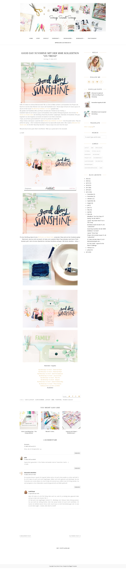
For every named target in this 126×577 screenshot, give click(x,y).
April (88, 212)
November (90, 196)
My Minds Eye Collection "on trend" (52, 121)
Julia (25, 457)
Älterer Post (74, 536)
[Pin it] (79, 396)
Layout (47, 399)
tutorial (87, 151)
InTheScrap (96, 154)
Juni (88, 207)
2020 (87, 181)
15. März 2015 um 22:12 (30, 446)
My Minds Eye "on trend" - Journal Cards (50, 375)
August (89, 203)
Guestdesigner (89, 161)
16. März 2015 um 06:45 (30, 459)
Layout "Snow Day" (92, 233)
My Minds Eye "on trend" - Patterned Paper (50, 369)
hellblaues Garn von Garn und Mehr (50, 385)
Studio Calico (68, 399)
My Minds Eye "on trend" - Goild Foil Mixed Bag (50, 381)
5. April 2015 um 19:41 (33, 493)
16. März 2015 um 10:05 (30, 474)
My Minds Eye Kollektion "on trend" (41, 108)
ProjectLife (88, 157)
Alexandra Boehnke (30, 472)
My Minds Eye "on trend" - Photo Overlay (50, 384)
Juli (88, 205)
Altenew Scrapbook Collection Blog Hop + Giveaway (98, 95)
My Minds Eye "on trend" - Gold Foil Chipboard (50, 373)
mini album (99, 147)
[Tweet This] (69, 396)
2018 (87, 185)
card (101, 167)
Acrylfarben (39, 399)
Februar (89, 247)
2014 (87, 252)
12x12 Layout (29, 399)
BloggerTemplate (73, 566)
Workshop (88, 154)
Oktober (89, 198)
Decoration (99, 161)
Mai (88, 210)
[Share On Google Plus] (75, 396)
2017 (87, 187)
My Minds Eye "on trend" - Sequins (50, 379)
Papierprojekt (89, 164)
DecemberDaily (98, 157)
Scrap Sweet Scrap (58, 566)
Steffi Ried (31, 491)
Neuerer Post (26, 536)
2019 (87, 183)
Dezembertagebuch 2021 (99, 102)
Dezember (90, 194)
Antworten (77, 453)
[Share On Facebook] (72, 396)
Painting (59, 399)
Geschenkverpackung (91, 167)
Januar (89, 250)
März (88, 214)
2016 (87, 190)
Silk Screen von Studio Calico (46, 237)
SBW (92, 147)
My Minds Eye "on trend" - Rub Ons (50, 377)
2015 (87, 192)
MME (53, 399)
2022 (87, 178)
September (90, 201)
